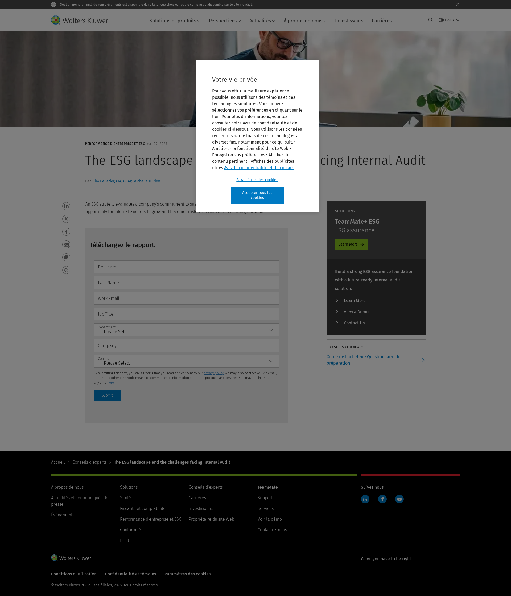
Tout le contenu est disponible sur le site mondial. (216, 4)
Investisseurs (349, 21)
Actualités (260, 21)
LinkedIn (365, 499)
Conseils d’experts (89, 462)
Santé (125, 497)
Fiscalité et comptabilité (143, 508)
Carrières (382, 21)
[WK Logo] (71, 557)
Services (266, 508)
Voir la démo (270, 519)
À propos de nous (303, 21)
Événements (62, 514)
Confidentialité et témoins (130, 574)
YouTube (399, 499)
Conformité (130, 529)
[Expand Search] (431, 20)
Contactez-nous (272, 529)
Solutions (129, 487)
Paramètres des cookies (257, 180)
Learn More (348, 244)
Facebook (382, 499)
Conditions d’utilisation (74, 574)
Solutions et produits (173, 21)
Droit (124, 540)
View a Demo (356, 311)
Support (265, 497)
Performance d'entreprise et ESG (151, 519)
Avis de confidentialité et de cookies (259, 167)
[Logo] (84, 20)
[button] (66, 206)
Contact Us (354, 322)
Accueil (58, 462)
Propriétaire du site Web (211, 519)
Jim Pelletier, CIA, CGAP (112, 181)
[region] (257, 136)
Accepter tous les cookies (257, 195)
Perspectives (223, 21)
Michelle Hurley (146, 181)
